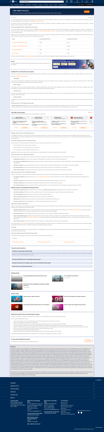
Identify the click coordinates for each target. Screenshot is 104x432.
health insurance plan (38, 21)
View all (90, 112)
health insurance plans (30, 56)
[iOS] (81, 413)
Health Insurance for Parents (43, 242)
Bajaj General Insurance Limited (67, 405)
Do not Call (82, 4)
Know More (16, 127)
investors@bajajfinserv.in (53, 409)
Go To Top (99, 380)
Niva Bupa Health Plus (17, 49)
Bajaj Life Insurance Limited (66, 406)
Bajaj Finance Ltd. (64, 403)
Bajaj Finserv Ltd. (64, 402)
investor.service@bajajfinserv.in (34, 411)
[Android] (79, 413)
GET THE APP (88, 340)
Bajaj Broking (63, 411)
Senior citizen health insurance (34, 217)
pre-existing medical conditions (43, 176)
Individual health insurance (74, 209)
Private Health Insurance (18, 242)
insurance (22, 223)
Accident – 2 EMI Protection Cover (20, 46)
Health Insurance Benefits (22, 76)
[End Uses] (73, 64)
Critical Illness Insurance (69, 242)
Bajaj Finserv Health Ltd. (65, 412)
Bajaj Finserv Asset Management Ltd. (68, 414)
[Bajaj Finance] (14, 1)
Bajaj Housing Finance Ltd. (66, 409)
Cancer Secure (15, 53)
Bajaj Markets (63, 408)
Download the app (90, 4)
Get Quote (87, 11)
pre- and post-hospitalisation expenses (46, 30)
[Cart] (82, 1)
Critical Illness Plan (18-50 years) (19, 42)
